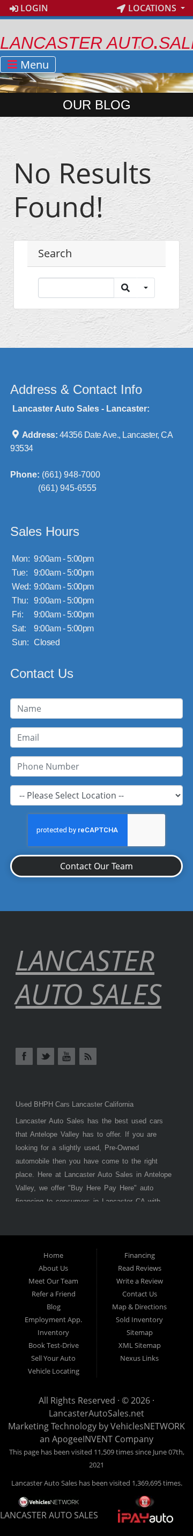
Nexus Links (139, 1358)
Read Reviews (139, 1268)
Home (53, 1255)
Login (33, 8)
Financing (139, 1255)
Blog (54, 1306)
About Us (53, 1268)
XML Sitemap (139, 1345)
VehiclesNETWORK (147, 1426)
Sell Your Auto (53, 1358)
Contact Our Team (96, 866)
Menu (33, 64)
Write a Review (139, 1281)
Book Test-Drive (53, 1345)
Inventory (53, 1332)
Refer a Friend (54, 1294)
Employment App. (53, 1319)
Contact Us (139, 1294)
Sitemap (140, 1332)
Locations (152, 8)
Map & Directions (139, 1306)
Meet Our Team (53, 1281)
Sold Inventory (139, 1319)
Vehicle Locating (53, 1371)
